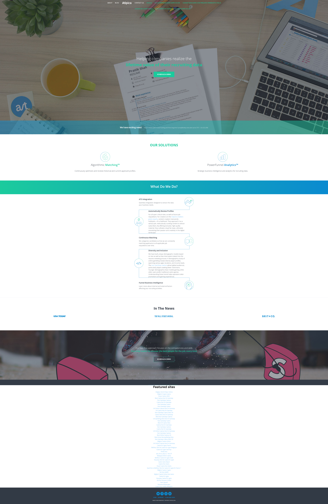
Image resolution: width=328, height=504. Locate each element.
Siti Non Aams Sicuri (183, 9)
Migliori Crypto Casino (164, 394)
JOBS (154, 497)
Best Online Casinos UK (164, 435)
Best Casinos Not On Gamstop (164, 398)
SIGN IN (149, 3)
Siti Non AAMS (164, 472)
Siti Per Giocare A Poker (164, 480)
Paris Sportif (164, 482)
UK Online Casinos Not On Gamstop (164, 408)
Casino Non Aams (164, 464)
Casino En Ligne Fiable (143, 9)
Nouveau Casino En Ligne (164, 478)
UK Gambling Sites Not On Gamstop (164, 419)
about (109, 3)
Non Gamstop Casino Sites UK (164, 412)
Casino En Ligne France (164, 445)
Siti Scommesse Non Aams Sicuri (167, 3)
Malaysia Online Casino (164, 456)
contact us (139, 3)
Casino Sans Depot (164, 462)
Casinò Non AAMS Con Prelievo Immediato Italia (202, 3)
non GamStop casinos (159, 265)
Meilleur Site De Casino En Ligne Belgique (164, 447)
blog (117, 3)
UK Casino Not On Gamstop (164, 410)
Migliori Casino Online (164, 441)
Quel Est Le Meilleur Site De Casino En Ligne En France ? (164, 468)
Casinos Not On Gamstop (164, 425)
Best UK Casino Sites (164, 423)
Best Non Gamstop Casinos (164, 417)
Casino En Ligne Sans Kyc (164, 449)
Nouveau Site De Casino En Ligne (164, 460)
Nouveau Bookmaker (164, 484)
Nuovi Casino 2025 (164, 396)
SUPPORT (161, 497)
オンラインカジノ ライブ (164, 454)
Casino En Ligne (164, 476)
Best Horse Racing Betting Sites (164, 437)
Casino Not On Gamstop (164, 402)
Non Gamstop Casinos (164, 400)
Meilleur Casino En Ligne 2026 (164, 458)
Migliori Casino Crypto (164, 470)
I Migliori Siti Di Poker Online (164, 392)
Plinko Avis (164, 452)
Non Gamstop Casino (163, 9)
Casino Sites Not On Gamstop (164, 415)
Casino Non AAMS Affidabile (164, 486)
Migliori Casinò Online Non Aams (164, 474)
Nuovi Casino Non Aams (164, 466)
